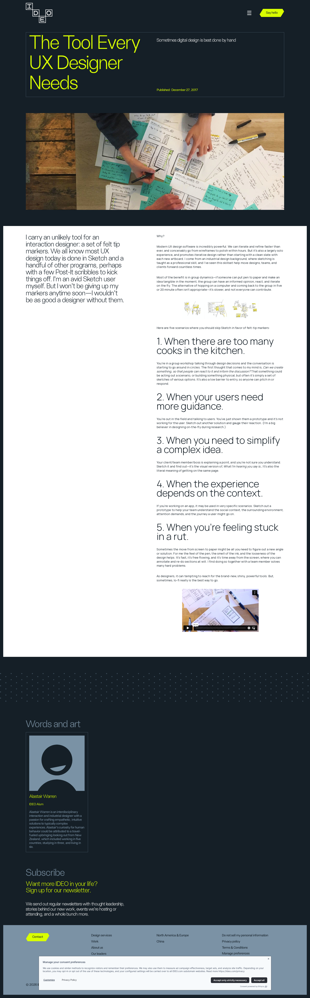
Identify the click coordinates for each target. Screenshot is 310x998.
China (160, 941)
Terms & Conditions (235, 947)
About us (97, 947)
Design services (101, 935)
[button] (249, 13)
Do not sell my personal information (245, 935)
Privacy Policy (69, 979)
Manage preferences (235, 953)
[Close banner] (268, 958)
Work (94, 941)
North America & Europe (173, 935)
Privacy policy (231, 941)
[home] (39, 13)
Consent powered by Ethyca (252, 986)
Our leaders (98, 953)
